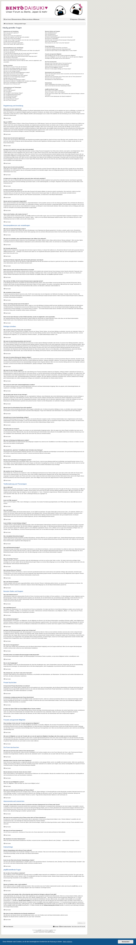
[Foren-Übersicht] (45, 10)
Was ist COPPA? (7, 34)
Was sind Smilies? (8, 91)
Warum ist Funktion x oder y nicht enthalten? (55, 92)
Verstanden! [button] (125, 941)
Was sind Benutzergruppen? (51, 35)
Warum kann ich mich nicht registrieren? (13, 35)
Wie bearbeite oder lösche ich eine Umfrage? (14, 73)
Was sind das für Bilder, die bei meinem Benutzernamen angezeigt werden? (20, 56)
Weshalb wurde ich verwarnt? (10, 78)
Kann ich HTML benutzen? (9, 90)
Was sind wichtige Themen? (10, 97)
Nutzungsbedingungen (50, 932)
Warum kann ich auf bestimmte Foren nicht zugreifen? (16, 75)
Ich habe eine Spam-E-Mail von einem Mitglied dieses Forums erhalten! (61, 50)
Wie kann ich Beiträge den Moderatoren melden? (14, 79)
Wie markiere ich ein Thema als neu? (12, 83)
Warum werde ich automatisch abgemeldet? (13, 42)
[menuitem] (81, 19)
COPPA (5, 152)
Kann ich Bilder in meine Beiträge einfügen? (13, 93)
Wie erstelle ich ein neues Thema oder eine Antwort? (15, 66)
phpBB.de (51, 274)
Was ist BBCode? (7, 88)
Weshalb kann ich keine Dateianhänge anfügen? (14, 76)
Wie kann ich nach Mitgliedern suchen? (54, 67)
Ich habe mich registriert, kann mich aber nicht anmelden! (16, 37)
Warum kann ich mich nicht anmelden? (12, 38)
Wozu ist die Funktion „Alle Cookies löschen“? (14, 44)
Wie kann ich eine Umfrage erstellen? (12, 71)
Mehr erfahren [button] (67, 941)
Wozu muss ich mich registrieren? (11, 32)
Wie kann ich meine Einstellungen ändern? (13, 49)
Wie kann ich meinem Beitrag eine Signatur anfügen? (15, 69)
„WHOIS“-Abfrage (35, 897)
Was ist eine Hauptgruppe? (51, 41)
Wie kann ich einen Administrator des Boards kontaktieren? (58, 96)
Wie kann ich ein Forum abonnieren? (53, 78)
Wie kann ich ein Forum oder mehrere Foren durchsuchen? (58, 63)
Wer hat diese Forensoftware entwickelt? (54, 90)
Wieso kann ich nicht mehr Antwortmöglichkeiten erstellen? (17, 72)
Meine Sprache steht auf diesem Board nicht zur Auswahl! (16, 54)
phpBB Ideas (75, 886)
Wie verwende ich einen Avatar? (11, 57)
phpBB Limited (40, 274)
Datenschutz (41, 932)
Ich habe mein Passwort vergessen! (12, 41)
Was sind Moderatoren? (50, 34)
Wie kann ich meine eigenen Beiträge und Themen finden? (58, 68)
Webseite (37, 19)
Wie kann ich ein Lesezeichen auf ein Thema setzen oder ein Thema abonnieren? (63, 76)
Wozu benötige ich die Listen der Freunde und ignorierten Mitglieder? (60, 55)
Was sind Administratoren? (51, 32)
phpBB (39, 930)
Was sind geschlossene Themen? (11, 98)
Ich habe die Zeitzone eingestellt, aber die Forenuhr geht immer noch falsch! (20, 53)
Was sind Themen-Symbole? (10, 100)
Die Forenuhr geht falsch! (9, 52)
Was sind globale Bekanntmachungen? (12, 94)
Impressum (35, 932)
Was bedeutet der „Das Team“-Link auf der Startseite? (57, 42)
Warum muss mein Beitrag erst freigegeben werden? (15, 82)
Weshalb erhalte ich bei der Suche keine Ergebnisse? (57, 64)
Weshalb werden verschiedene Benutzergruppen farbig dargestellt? (60, 40)
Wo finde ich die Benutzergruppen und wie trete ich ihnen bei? (59, 37)
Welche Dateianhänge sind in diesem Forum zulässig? (57, 84)
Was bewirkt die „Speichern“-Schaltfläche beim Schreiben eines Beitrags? (20, 81)
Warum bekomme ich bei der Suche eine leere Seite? (57, 66)
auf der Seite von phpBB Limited (73, 876)
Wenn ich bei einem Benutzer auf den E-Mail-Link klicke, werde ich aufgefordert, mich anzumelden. (23, 61)
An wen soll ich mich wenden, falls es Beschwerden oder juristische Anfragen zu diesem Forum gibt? (64, 94)
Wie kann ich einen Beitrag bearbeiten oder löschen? (15, 68)
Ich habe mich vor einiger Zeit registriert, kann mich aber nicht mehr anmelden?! (21, 40)
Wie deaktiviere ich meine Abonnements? (54, 79)
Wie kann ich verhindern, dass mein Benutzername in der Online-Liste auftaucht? (22, 50)
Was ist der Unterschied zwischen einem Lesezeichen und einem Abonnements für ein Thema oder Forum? (64, 74)
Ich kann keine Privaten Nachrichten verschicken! (56, 47)
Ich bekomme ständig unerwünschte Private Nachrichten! (58, 49)
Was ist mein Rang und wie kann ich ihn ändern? (14, 59)
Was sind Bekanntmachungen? (10, 96)
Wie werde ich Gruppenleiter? (51, 38)
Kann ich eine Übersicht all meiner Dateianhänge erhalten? (58, 85)
